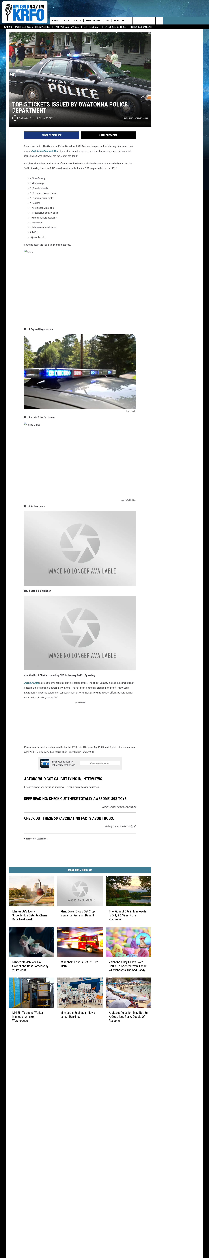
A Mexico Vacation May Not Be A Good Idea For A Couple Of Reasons (128, 1016)
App (107, 20)
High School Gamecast (142, 27)
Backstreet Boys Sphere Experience (32, 27)
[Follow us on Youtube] (159, 20)
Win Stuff (119, 20)
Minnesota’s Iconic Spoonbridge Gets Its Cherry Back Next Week (29, 915)
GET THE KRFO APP (92, 27)
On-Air (66, 20)
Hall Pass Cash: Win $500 (67, 27)
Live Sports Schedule (115, 27)
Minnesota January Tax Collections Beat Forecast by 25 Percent (30, 966)
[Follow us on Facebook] (144, 20)
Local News (42, 838)
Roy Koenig (23, 118)
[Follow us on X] (151, 20)
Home (55, 20)
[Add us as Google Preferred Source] (136, 20)
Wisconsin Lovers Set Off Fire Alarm (79, 964)
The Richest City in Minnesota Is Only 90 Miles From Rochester (127, 915)
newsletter (44, 151)
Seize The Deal (93, 20)
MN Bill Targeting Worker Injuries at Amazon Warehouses (27, 1016)
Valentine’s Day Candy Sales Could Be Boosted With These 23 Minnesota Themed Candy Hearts (128, 966)
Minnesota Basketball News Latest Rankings (77, 1015)
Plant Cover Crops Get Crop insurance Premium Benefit (77, 913)
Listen (77, 20)
